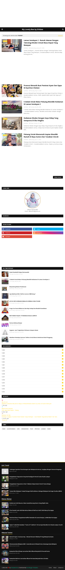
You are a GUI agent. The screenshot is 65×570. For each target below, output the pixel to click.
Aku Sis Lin (5, 402)
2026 (32, 350)
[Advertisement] (32, 14)
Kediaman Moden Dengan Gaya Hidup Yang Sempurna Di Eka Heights (41, 119)
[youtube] (17, 236)
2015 (32, 383)
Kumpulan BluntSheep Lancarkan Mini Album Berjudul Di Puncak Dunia (29, 551)
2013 (32, 389)
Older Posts (57, 177)
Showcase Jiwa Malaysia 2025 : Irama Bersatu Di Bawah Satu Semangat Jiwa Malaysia (33, 544)
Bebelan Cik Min (6, 415)
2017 (32, 377)
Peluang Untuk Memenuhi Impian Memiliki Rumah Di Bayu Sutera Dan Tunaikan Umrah (41, 135)
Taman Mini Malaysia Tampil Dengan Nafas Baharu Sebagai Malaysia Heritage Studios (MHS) (35, 491)
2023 (32, 359)
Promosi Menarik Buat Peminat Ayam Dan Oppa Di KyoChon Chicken (43, 86)
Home (50, 567)
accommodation (11, 429)
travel (49, 429)
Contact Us (60, 567)
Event (4, 429)
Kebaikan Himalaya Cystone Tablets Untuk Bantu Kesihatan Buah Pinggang (30, 337)
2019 (32, 371)
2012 (32, 392)
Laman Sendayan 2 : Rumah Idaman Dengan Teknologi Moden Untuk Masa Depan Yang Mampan (41, 42)
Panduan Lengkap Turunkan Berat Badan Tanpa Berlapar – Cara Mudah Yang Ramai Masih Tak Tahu (29, 417)
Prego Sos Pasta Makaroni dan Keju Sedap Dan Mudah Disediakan (28, 308)
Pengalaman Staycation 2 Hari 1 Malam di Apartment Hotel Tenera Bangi (30, 484)
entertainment (24, 429)
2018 (32, 374)
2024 (32, 356)
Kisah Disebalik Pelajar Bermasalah (19, 272)
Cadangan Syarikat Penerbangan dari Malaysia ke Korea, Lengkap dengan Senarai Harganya (35, 469)
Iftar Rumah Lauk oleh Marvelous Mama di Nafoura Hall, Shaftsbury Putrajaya (31, 510)
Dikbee (26, 48)
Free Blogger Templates (32, 567)
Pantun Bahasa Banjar (15, 323)
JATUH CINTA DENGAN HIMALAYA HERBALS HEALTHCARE (24, 301)
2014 (32, 386)
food (31, 429)
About (54, 567)
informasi (37, 429)
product (43, 429)
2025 (32, 353)
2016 (32, 380)
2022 (32, 362)
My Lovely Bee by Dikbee (32, 29)
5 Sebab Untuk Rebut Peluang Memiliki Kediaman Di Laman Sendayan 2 (43, 103)
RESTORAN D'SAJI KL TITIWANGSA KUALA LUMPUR (23, 315)
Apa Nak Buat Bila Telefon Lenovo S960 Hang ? (22, 294)
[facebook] (17, 229)
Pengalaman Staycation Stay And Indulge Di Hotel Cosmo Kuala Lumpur (29, 476)
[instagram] (48, 232)
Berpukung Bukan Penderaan (17, 286)
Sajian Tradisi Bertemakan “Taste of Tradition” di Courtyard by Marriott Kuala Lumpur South (36, 525)
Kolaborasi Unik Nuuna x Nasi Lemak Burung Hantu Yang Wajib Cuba (28, 503)
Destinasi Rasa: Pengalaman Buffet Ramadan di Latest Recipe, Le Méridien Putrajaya (33, 517)
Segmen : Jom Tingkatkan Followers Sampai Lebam (23, 330)
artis (18, 429)
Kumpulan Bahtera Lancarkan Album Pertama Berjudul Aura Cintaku (28, 558)
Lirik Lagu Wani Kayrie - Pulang (10, 410)
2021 (32, 365)
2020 (32, 368)
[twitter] (48, 229)
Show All (60, 35)
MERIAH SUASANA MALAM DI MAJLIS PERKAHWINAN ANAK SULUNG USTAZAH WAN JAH (26, 403)
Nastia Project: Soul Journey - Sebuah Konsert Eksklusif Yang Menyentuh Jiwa (31, 537)
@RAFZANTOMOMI (7, 408)
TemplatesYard (14, 567)
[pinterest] (17, 232)
